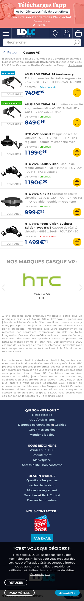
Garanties (30, 495)
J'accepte (67, 593)
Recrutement (42, 455)
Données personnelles (34, 424)
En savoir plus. (40, 574)
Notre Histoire (42, 414)
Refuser (16, 583)
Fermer (42, 24)
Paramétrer (19, 593)
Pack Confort (51, 495)
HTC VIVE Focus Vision (42, 164)
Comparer (14, 94)
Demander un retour (42, 500)
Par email (42, 538)
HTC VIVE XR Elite (38, 193)
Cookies (60, 424)
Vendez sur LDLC (42, 450)
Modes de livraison (42, 485)
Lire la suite (75, 65)
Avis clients (46, 419)
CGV (33, 419)
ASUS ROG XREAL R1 (40, 104)
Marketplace (42, 460)
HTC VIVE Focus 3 (38, 134)
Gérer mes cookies (42, 429)
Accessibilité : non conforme (42, 465)
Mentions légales (42, 434)
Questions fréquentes (42, 480)
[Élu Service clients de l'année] (42, 530)
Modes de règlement (42, 490)
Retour (12, 52)
